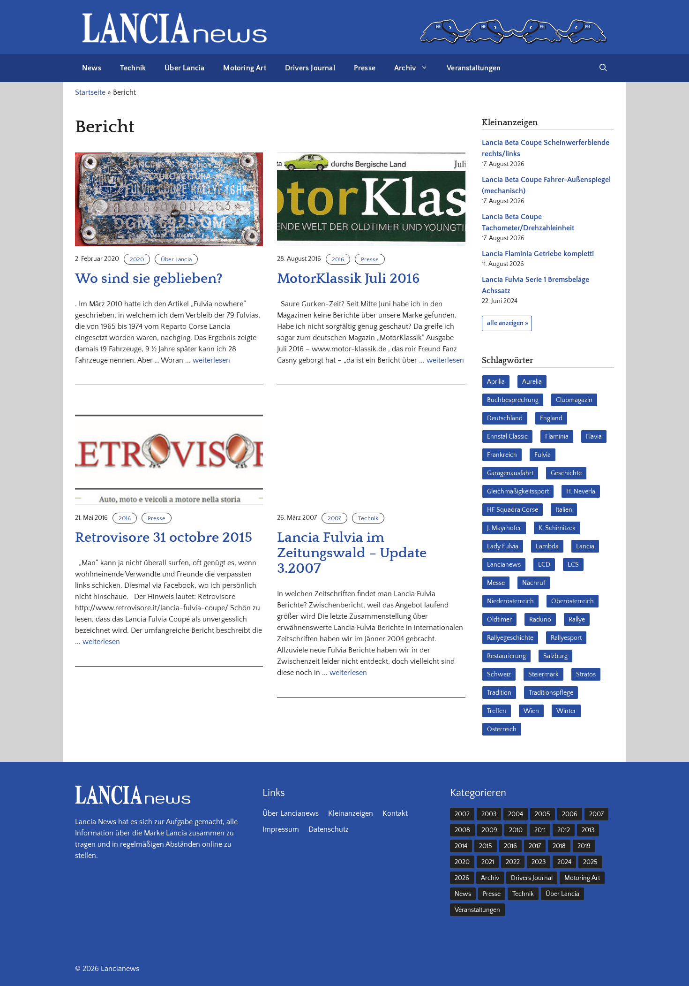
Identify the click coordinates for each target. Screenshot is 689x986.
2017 (535, 846)
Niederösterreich (510, 601)
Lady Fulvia (502, 546)
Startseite (90, 92)
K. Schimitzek (557, 528)
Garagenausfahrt (510, 473)
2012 (563, 830)
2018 (559, 846)
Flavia (594, 436)
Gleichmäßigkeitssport (518, 491)
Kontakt (395, 813)
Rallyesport (566, 638)
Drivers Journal (310, 68)
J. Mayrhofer (504, 528)
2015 (485, 846)
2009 (489, 830)
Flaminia (557, 436)
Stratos (586, 674)
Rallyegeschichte (510, 638)
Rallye (577, 619)
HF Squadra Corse (512, 510)
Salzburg (555, 656)
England (551, 418)
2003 (488, 814)
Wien (531, 711)
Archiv (405, 68)
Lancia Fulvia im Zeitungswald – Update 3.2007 (352, 553)
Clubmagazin (574, 400)
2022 (513, 862)
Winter (566, 711)
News (91, 68)
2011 (540, 830)
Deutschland (505, 418)
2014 (461, 846)
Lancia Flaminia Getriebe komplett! (538, 254)
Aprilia (496, 382)
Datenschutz (328, 829)
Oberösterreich (572, 601)
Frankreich (502, 455)
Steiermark (543, 674)
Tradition (499, 693)
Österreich (502, 729)
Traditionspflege (551, 693)
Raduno (540, 619)
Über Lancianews (290, 813)
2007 (334, 518)
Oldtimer (499, 619)
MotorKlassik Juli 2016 (348, 279)
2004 (515, 814)
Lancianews (504, 565)
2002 (462, 814)
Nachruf (533, 583)
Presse (364, 68)
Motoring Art (244, 68)
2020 (137, 259)
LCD (544, 565)
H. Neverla (580, 491)
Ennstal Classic (507, 436)
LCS (573, 565)
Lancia (585, 546)
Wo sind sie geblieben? (149, 279)
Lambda (547, 546)
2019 (584, 846)
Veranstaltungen (474, 68)
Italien (563, 510)
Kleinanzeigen (350, 813)
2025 (590, 862)
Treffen (496, 711)
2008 (462, 830)
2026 (462, 878)
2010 (516, 830)
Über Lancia (184, 68)
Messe (496, 583)
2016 (338, 259)
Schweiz (499, 674)
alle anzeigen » (507, 323)
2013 (588, 830)
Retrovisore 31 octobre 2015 (163, 538)
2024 (564, 862)
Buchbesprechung (513, 400)
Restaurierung (506, 656)
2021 (487, 862)
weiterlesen (211, 360)
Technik (133, 68)
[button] (603, 68)
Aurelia (532, 382)
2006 (569, 814)
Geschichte (566, 473)
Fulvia (542, 455)
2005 (542, 814)
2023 (539, 862)
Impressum (280, 829)
